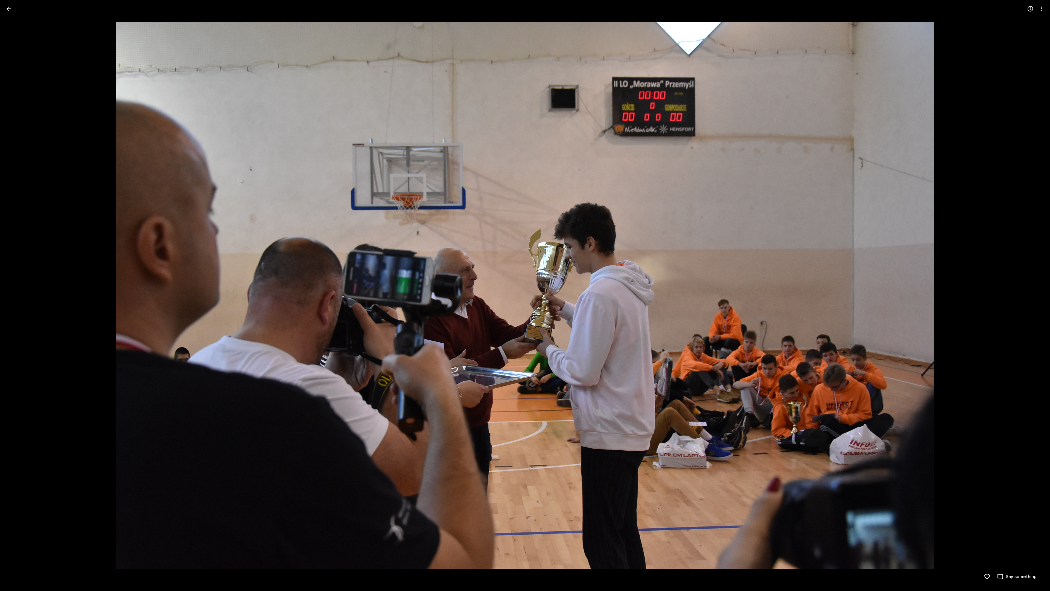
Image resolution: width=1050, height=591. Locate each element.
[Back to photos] (8, 8)
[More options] (1041, 8)
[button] (15, 295)
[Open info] (1030, 8)
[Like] (987, 576)
